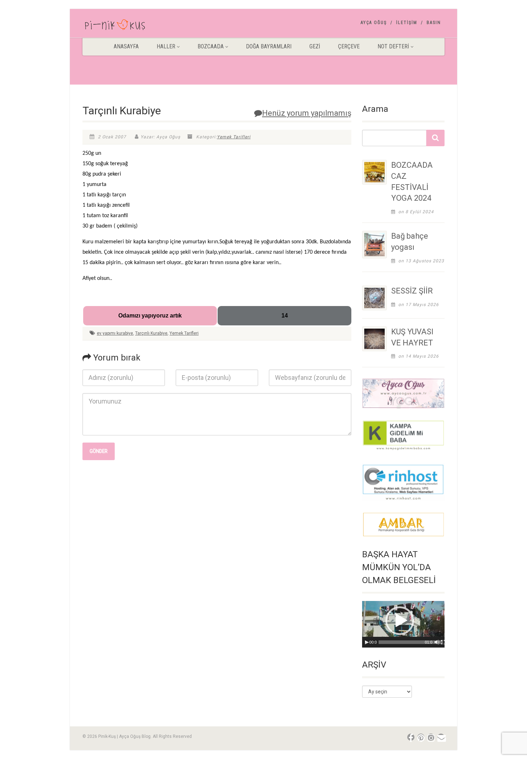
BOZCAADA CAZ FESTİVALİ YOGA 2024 (412, 181)
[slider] (411, 642)
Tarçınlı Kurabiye (151, 333)
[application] (403, 624)
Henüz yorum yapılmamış (306, 113)
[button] (399, 620)
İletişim (406, 22)
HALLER (166, 46)
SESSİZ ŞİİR (412, 290)
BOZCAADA (211, 46)
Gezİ (314, 46)
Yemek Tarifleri (234, 136)
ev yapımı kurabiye (115, 333)
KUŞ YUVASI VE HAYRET (412, 337)
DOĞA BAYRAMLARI (268, 46)
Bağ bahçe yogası (409, 241)
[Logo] (139, 26)
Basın (434, 22)
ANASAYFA (126, 46)
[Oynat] (367, 642)
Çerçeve (349, 46)
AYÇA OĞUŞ (374, 22)
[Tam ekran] (443, 642)
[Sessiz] (437, 642)
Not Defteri (393, 46)
